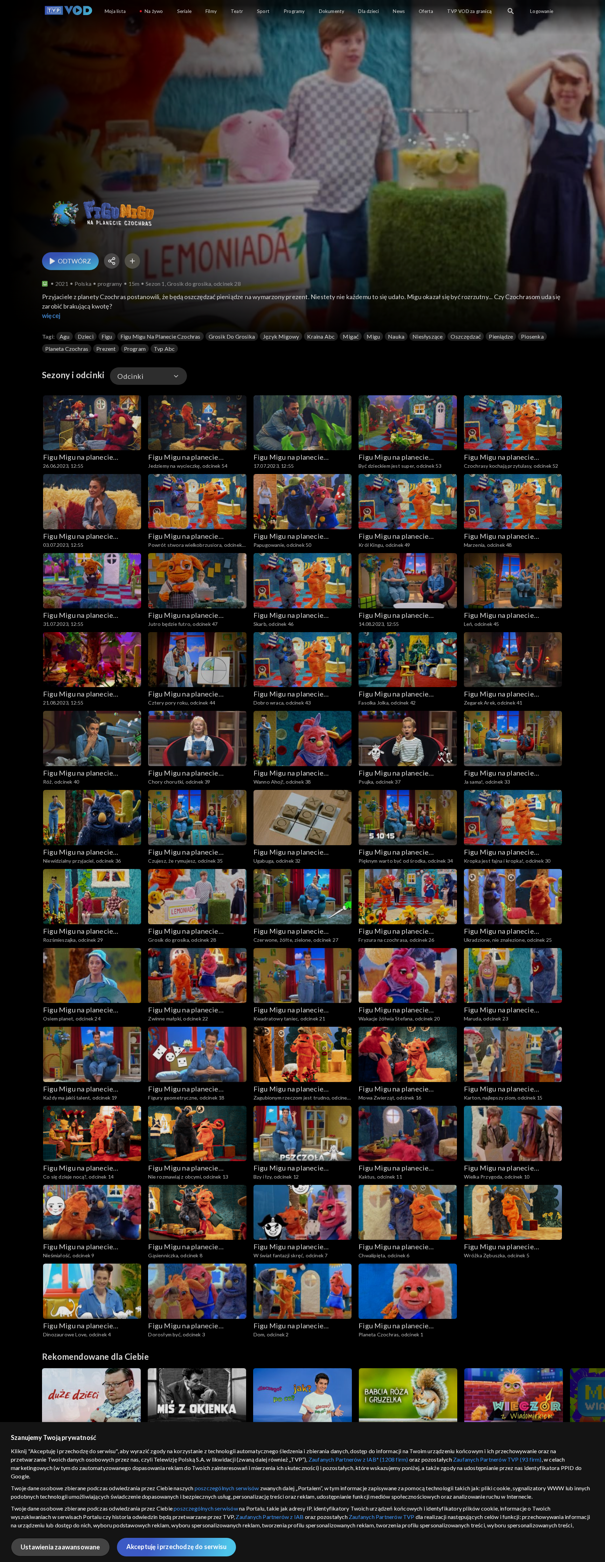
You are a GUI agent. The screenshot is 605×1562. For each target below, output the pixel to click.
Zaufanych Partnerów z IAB (270, 1516)
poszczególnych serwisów (227, 1488)
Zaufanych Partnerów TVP (382, 1516)
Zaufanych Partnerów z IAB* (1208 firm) (358, 1459)
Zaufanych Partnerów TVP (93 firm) (497, 1459)
